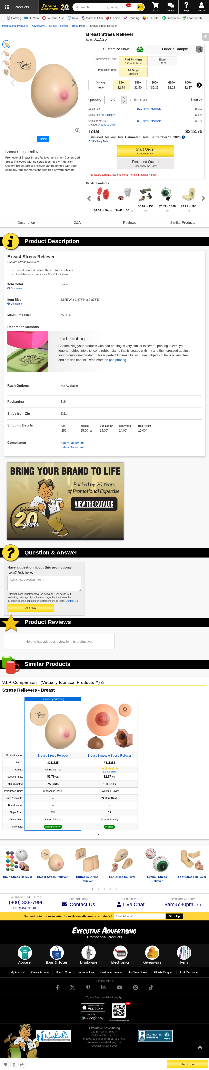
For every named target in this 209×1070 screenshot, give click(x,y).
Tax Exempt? (107, 115)
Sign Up (174, 916)
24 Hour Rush (55, 18)
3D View (34, 18)
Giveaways (38, 25)
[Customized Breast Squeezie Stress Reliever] (109, 726)
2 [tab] (98, 889)
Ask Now (30, 607)
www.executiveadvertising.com (104, 1042)
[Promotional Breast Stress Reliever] (53, 726)
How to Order (63, 972)
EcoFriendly (194, 18)
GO (140, 7)
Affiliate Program (163, 972)
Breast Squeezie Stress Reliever (109, 755)
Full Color (153, 18)
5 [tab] (117, 889)
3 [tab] (104, 889)
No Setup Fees (138, 972)
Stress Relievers (59, 25)
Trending (133, 18)
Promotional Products (15, 25)
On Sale (115, 18)
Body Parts (79, 25)
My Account (18, 972)
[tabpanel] (102, 199)
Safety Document (72, 442)
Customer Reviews (111, 972)
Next (199, 85)
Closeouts (173, 18)
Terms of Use (86, 972)
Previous (88, 198)
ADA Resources (189, 972)
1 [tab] (98, 835)
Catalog (16, 18)
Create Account (40, 972)
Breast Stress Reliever (53, 755)
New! (75, 18)
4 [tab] (111, 889)
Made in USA (94, 18)
